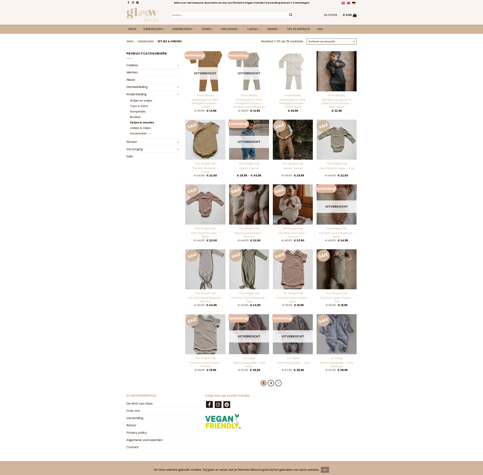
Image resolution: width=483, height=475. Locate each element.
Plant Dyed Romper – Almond (249, 234)
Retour (131, 425)
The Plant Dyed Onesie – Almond (205, 364)
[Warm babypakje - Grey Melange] (337, 334)
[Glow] (145, 15)
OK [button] (325, 470)
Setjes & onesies (142, 122)
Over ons (133, 411)
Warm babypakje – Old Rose (249, 364)
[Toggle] (178, 65)
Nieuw (132, 29)
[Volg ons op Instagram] (133, 3)
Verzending (134, 418)
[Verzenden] (291, 15)
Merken (272, 29)
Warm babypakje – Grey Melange (336, 364)
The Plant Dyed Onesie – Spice (292, 299)
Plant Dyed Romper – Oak (336, 168)
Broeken (135, 117)
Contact (132, 447)
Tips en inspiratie (298, 29)
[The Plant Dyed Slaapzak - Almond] (205, 269)
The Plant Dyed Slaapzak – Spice (337, 234)
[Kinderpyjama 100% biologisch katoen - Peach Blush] (293, 71)
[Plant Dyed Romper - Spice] (205, 204)
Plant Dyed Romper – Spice (205, 234)
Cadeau (252, 29)
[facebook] (209, 404)
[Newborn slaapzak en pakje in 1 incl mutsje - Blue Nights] (337, 71)
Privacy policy (136, 432)
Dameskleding (153, 29)
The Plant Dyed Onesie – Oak (336, 299)
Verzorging (229, 29)
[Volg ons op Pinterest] (137, 3)
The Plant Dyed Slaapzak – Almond (205, 299)
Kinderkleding (182, 29)
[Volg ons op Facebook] (128, 3)
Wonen (206, 29)
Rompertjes (138, 111)
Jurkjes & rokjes (140, 128)
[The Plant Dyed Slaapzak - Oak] (249, 269)
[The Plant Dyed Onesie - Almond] (205, 334)
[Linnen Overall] (293, 140)
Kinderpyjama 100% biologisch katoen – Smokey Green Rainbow (249, 103)
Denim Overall (249, 168)
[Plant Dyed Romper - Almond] (249, 204)
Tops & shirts (139, 106)
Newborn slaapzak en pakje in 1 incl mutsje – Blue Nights (337, 103)
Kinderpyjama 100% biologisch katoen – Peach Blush (292, 103)
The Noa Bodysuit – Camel (205, 169)
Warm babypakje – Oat (293, 363)
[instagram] (218, 404)
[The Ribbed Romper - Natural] (293, 204)
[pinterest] (226, 404)
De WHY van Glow (139, 403)
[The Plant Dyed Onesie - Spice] (293, 269)
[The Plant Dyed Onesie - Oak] (337, 269)
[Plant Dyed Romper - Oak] (337, 140)
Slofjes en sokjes (141, 100)
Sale (320, 29)
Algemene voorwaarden (144, 440)
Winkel (130, 41)
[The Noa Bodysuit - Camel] (205, 140)
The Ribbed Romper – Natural (293, 234)
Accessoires (138, 133)
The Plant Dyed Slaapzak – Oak (249, 299)
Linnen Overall (293, 168)
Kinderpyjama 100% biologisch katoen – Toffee (205, 103)
